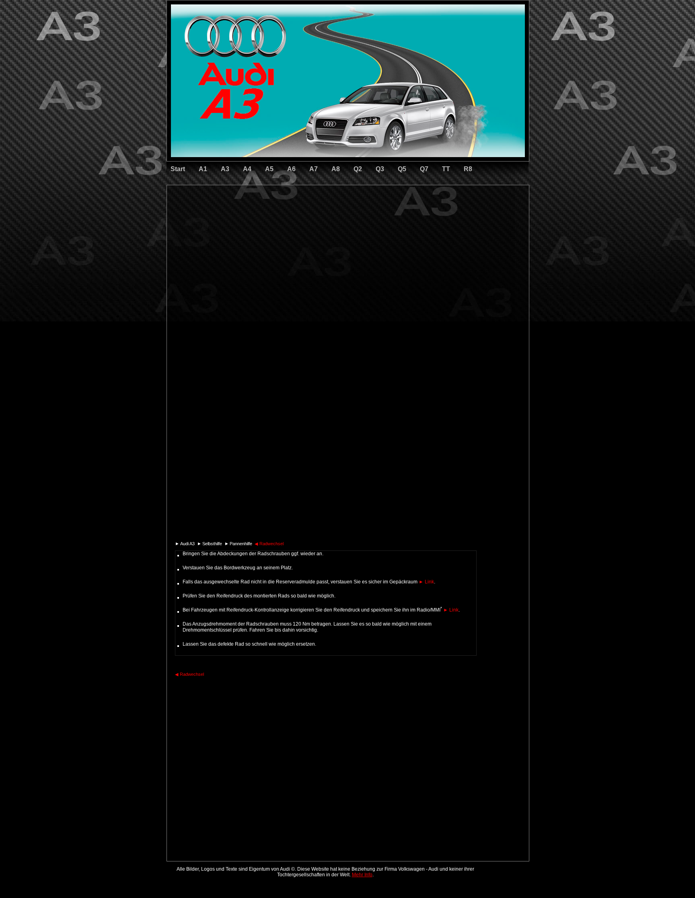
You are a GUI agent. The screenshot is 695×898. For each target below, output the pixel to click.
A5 (269, 169)
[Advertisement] (291, 219)
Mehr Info (362, 875)
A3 (225, 169)
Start (178, 169)
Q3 (380, 169)
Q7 (424, 169)
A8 (335, 169)
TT (446, 169)
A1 (203, 169)
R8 (468, 169)
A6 (291, 169)
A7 (313, 169)
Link (426, 582)
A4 (247, 169)
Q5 (402, 169)
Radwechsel (269, 543)
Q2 (358, 169)
